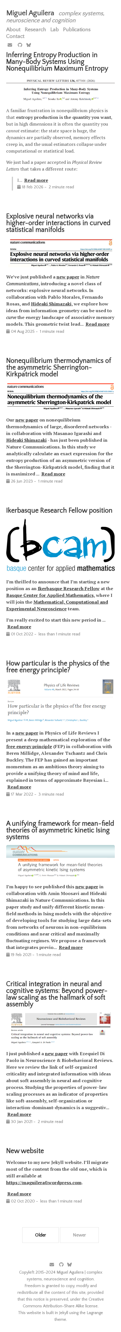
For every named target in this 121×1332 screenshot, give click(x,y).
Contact (15, 36)
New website (25, 1151)
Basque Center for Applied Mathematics (50, 595)
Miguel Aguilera (30, 13)
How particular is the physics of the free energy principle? (57, 667)
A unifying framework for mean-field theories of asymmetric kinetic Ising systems (60, 830)
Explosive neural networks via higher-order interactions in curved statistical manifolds (58, 223)
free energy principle (29, 746)
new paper (68, 277)
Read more (36, 180)
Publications (77, 30)
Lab (54, 30)
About (13, 30)
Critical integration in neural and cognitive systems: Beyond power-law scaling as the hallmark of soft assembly (56, 994)
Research (35, 30)
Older (40, 1235)
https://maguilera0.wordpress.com (44, 1182)
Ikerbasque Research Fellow (69, 588)
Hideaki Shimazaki (51, 304)
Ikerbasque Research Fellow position (59, 510)
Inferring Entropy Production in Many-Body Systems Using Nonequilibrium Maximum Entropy (57, 61)
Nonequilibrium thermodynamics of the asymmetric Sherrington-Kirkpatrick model (58, 367)
